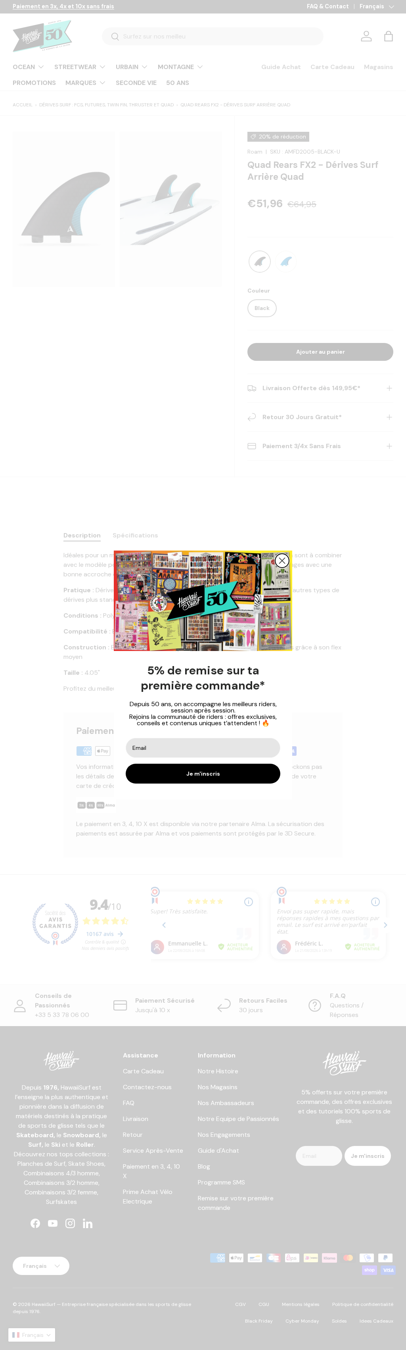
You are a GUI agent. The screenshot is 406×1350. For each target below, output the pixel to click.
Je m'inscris (203, 773)
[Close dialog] (282, 561)
